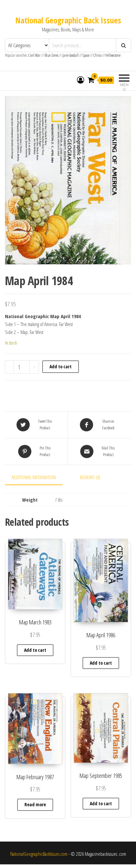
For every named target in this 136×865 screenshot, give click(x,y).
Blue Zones (51, 55)
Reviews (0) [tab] (90, 477)
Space (86, 55)
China (97, 55)
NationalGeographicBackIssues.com (38, 853)
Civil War (34, 55)
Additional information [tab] (34, 477)
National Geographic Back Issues (68, 20)
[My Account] (80, 80)
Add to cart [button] (35, 650)
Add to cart (61, 366)
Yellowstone (113, 55)
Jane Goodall (70, 55)
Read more (35, 804)
